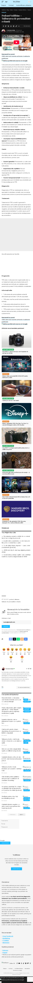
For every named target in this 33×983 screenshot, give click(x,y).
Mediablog (6, 938)
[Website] (27, 669)
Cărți (25, 742)
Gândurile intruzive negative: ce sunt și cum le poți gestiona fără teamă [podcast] (11, 806)
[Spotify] (26, 963)
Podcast (4, 12)
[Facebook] (28, 669)
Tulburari (27, 711)
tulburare (16, 599)
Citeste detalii (16, 868)
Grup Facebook (8, 936)
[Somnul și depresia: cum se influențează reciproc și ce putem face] (27, 721)
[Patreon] (28, 963)
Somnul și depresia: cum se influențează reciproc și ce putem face (11, 721)
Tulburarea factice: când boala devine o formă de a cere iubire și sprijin (11, 741)
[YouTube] (19, 963)
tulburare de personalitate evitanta (11, 601)
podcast (11, 599)
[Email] (22, 639)
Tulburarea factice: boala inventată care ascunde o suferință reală (11, 768)
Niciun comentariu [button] (25, 687)
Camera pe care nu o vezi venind (10, 400)
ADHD (25, 699)
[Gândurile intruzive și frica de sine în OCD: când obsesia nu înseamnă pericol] (27, 758)
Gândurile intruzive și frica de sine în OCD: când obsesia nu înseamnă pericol (11, 759)
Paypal (5, 952)
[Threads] (30, 963)
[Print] (26, 639)
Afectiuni (27, 701)
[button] (3, 2)
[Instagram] (30, 669)
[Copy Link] (16, 26)
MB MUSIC (6, 942)
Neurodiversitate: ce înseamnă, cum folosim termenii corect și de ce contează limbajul (11, 699)
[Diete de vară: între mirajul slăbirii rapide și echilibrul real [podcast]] (27, 750)
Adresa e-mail (6, 618)
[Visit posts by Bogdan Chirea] (3, 668)
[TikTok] (24, 963)
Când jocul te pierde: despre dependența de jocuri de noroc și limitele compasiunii (11, 731)
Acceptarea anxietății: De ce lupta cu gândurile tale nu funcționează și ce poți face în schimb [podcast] (12, 788)
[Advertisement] (16, 234)
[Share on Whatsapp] (11, 26)
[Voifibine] (16, 2)
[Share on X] (8, 26)
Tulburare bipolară (27, 709)
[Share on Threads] (13, 26)
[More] (19, 26)
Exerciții (26, 798)
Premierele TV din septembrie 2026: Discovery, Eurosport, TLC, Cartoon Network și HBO (14, 522)
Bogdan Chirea (11, 30)
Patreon (5, 950)
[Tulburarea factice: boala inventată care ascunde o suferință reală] (27, 768)
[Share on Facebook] (6, 26)
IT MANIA (6, 940)
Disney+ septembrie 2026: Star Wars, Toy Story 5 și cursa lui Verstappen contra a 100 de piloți (15, 424)
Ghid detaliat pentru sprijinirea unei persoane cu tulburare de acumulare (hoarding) (10, 778)
